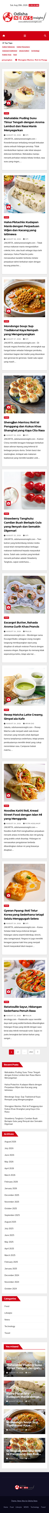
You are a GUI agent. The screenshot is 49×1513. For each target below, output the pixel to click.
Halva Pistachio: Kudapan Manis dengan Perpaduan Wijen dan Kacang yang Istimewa (23, 1087)
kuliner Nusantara (23, 47)
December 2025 (12, 1195)
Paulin (28, 631)
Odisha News (32, 1501)
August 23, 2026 (13, 1016)
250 (31, 1052)
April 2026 (9, 1168)
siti (26, 135)
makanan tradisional (9, 51)
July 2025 (9, 1228)
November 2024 (12, 1282)
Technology (10, 1326)
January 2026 (11, 1188)
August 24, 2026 (13, 631)
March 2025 (10, 1255)
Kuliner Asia (6, 55)
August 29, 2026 (13, 135)
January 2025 (11, 1269)
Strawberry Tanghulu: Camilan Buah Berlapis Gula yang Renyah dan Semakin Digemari (23, 1121)
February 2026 (11, 1182)
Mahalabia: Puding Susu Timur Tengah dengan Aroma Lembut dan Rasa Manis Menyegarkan (23, 1075)
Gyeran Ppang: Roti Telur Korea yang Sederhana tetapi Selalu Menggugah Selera (24, 914)
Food (6, 113)
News (7, 1320)
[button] (45, 36)
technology (35, 51)
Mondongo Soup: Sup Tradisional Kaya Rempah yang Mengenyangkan (21, 330)
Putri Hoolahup (32, 823)
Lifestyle (8, 1313)
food (15, 55)
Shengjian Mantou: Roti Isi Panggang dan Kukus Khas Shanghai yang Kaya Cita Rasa (24, 426)
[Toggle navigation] (25, 35)
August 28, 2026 (13, 239)
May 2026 (9, 1162)
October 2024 (11, 1289)
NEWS (26, 1507)
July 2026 (9, 1148)
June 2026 (9, 1155)
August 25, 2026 (13, 535)
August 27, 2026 (13, 339)
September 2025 (12, 1215)
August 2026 (10, 1142)
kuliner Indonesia (8, 47)
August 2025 (10, 1222)
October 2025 (11, 1208)
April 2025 (9, 1249)
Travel (7, 1333)
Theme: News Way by (19, 1501)
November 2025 (12, 1202)
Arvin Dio (29, 723)
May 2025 (9, 1242)
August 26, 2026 (13, 435)
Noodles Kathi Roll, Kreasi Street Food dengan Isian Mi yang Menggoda (23, 814)
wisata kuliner (24, 51)
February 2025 (11, 1262)
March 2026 (10, 1175)
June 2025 (9, 1235)
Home (6, 1507)
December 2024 (12, 1275)
